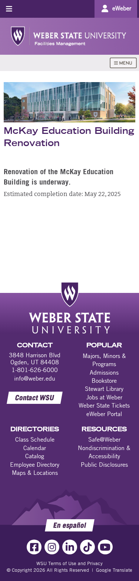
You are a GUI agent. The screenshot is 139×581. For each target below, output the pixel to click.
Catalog (34, 456)
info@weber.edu (34, 378)
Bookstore (104, 380)
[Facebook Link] (34, 547)
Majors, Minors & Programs (104, 360)
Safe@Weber (104, 439)
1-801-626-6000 (34, 370)
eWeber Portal (104, 414)
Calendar (34, 448)
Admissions (104, 372)
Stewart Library (104, 388)
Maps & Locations (35, 472)
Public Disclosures (104, 464)
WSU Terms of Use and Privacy (69, 563)
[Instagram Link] (51, 547)
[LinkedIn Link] (69, 547)
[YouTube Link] (105, 547)
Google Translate (114, 570)
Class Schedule (34, 439)
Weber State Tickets (104, 405)
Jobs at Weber (104, 397)
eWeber (121, 8)
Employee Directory (34, 464)
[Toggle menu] (9, 8)
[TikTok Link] (87, 547)
